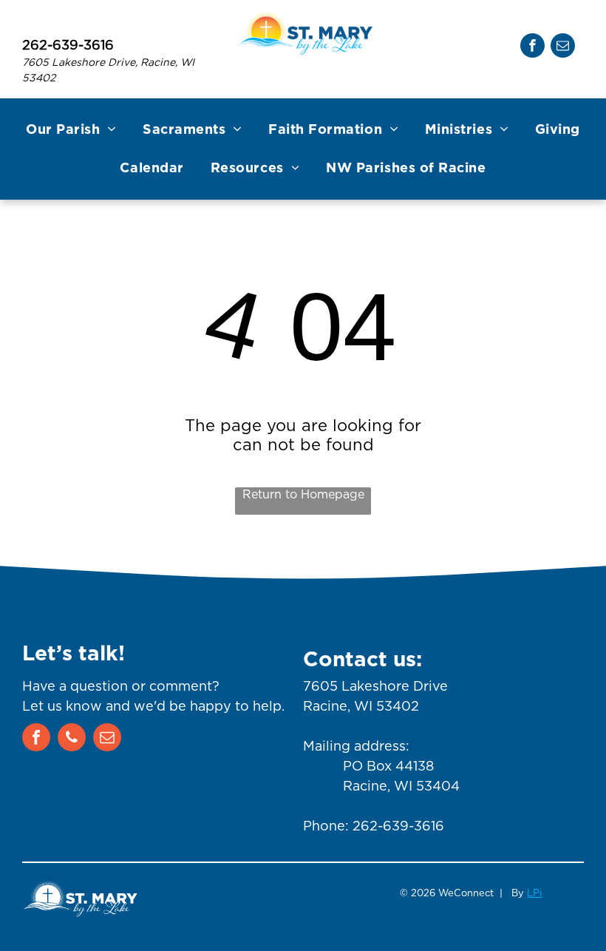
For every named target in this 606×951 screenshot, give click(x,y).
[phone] (72, 739)
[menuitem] (71, 130)
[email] (563, 47)
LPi (534, 892)
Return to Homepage (303, 494)
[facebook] (532, 47)
